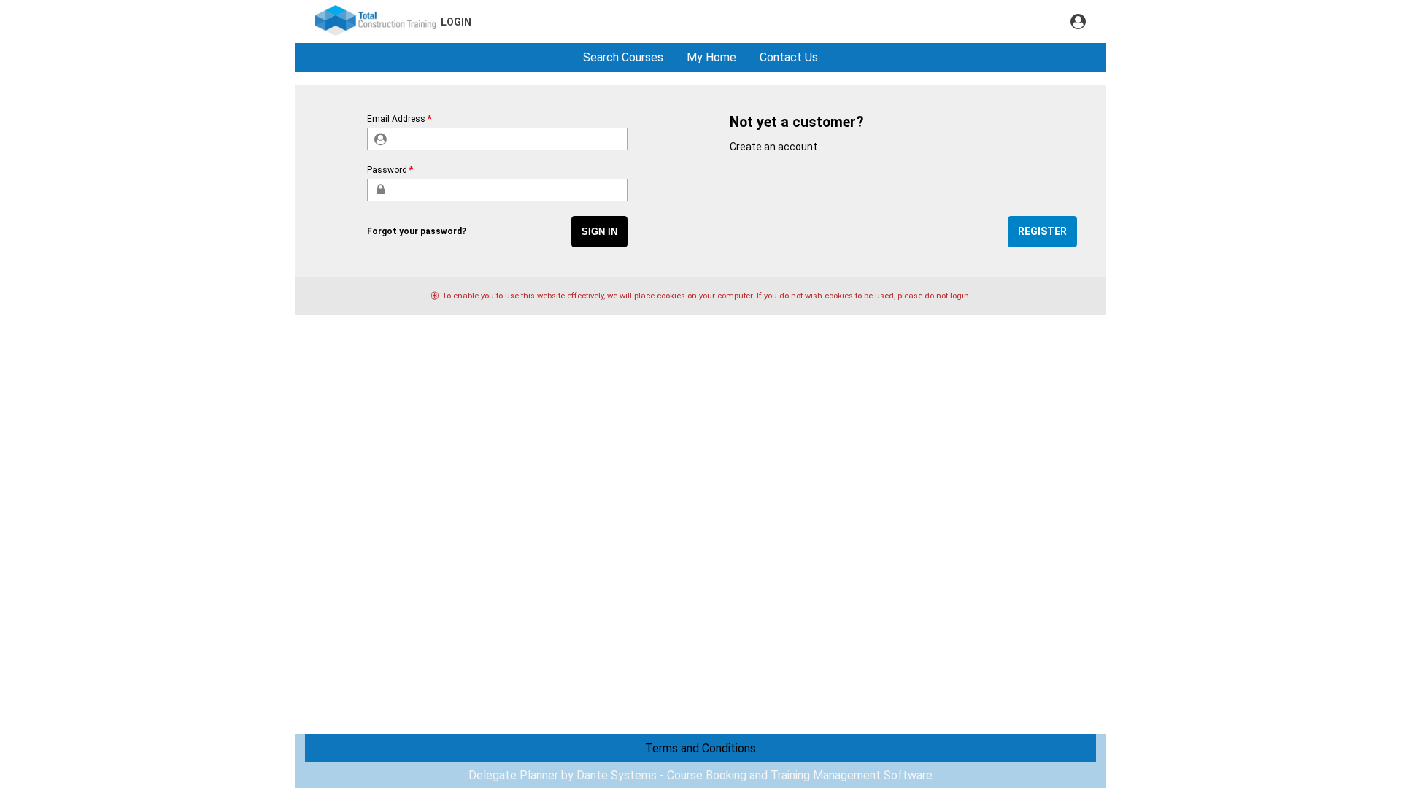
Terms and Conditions (700, 748)
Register (1042, 231)
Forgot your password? (416, 231)
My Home (711, 57)
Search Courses (623, 57)
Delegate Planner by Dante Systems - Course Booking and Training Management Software (700, 775)
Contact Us (789, 57)
